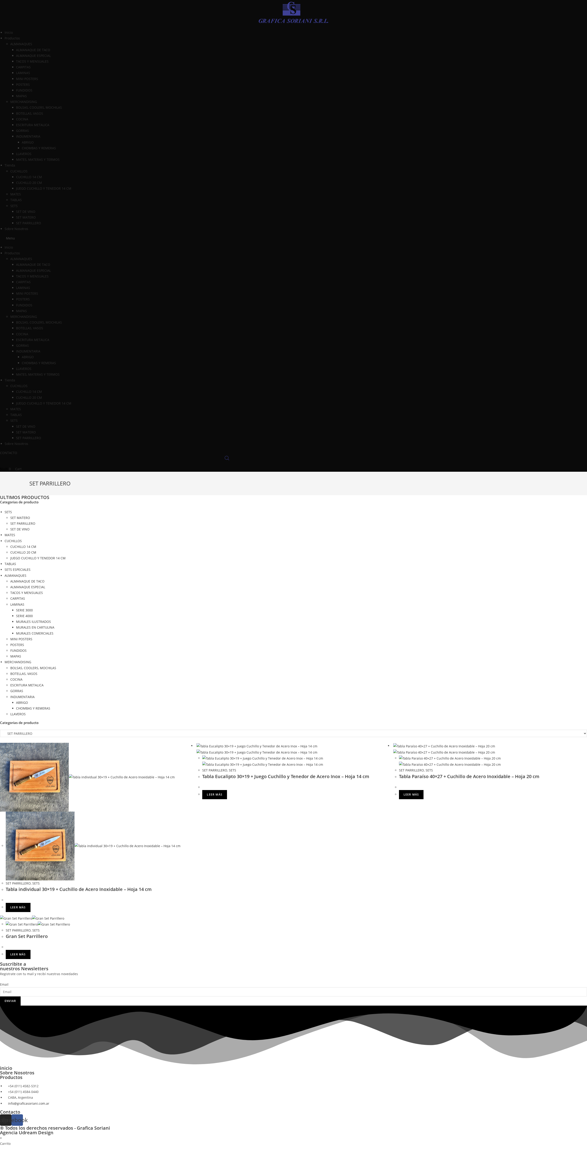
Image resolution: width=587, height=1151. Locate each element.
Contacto (10, 1112)
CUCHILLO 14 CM (29, 177)
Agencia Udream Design (26, 1132)
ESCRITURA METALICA (32, 125)
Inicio (9, 32)
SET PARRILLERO (28, 223)
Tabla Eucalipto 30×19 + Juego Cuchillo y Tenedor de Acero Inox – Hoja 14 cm (285, 776)
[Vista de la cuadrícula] (1, 740)
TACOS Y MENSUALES (32, 61)
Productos (11, 1077)
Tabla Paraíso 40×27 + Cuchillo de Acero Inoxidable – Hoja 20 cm (469, 776)
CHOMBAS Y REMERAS (39, 148)
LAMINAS (23, 73)
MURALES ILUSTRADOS (33, 621)
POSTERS (23, 84)
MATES (15, 194)
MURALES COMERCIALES (34, 633)
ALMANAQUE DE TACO (33, 50)
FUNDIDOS (24, 90)
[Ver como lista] (4, 740)
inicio (6, 1068)
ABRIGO (28, 142)
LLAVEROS (23, 154)
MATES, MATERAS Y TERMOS (38, 159)
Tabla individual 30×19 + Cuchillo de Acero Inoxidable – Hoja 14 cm (79, 889)
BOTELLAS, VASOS (29, 113)
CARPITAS (23, 67)
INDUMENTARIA (28, 136)
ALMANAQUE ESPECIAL (33, 55)
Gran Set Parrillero (27, 936)
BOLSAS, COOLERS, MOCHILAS (39, 107)
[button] (293, 238)
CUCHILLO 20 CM (29, 182)
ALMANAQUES (21, 44)
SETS (14, 206)
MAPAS (21, 96)
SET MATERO (26, 217)
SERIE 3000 (24, 610)
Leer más (18, 907)
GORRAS (22, 130)
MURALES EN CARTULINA (35, 627)
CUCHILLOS (19, 171)
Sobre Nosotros (16, 229)
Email (4, 984)
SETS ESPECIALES (17, 569)
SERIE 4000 (24, 616)
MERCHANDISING (23, 102)
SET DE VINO (25, 211)
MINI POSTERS (27, 79)
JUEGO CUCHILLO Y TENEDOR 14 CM (43, 188)
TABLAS (16, 200)
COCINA (22, 119)
